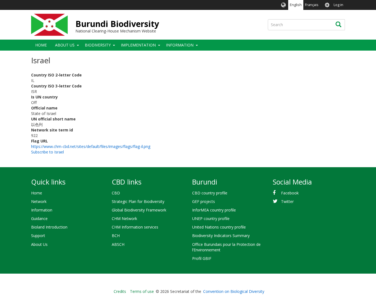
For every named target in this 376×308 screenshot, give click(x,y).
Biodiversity (98, 45)
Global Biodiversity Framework (139, 210)
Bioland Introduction (49, 227)
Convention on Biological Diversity (233, 291)
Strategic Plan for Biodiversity (138, 201)
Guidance (39, 218)
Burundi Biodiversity (117, 23)
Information (180, 45)
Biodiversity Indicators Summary (221, 235)
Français (311, 4)
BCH (116, 235)
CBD (116, 193)
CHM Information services (135, 227)
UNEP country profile (211, 218)
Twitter (287, 201)
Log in (338, 4)
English (296, 4)
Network (39, 201)
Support (38, 235)
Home (41, 45)
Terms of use (142, 291)
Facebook (290, 193)
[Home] (49, 25)
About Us (65, 45)
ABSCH (118, 244)
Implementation (138, 45)
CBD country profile (209, 193)
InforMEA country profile (214, 210)
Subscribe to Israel (47, 152)
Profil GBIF (201, 258)
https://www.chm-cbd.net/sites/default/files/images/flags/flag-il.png (90, 146)
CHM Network (124, 218)
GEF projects (203, 201)
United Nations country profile (219, 227)
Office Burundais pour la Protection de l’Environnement (226, 247)
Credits (120, 291)
